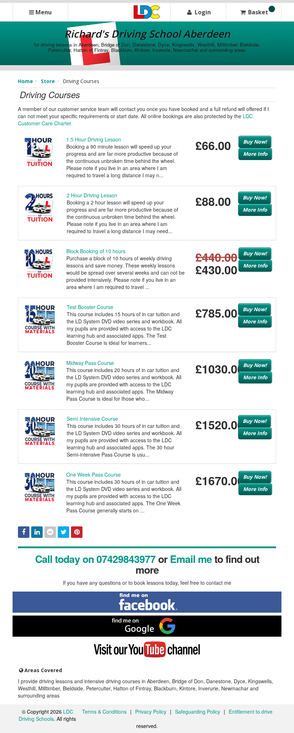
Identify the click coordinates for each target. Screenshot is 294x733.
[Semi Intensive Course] (40, 430)
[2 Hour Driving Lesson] (40, 206)
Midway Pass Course (90, 362)
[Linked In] (37, 532)
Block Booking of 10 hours (95, 251)
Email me (191, 558)
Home (25, 81)
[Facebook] (23, 532)
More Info (255, 153)
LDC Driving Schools (46, 715)
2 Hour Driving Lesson (92, 195)
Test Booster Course (90, 306)
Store (48, 81)
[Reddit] (50, 532)
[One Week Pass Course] (39, 486)
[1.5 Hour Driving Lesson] (39, 150)
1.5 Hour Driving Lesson (93, 139)
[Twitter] (63, 532)
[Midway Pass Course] (39, 374)
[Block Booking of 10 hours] (39, 262)
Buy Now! (255, 141)
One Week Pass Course (93, 474)
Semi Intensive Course (92, 418)
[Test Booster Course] (40, 318)
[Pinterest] (76, 532)
